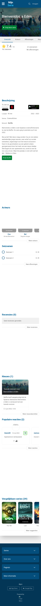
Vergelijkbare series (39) (14, 498)
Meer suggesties (31, 530)
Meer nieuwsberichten (30, 414)
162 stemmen (6, 49)
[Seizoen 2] (20, 258)
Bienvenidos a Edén (17, 16)
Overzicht (7, 39)
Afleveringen (29, 39)
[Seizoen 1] (20, 252)
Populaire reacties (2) (13, 419)
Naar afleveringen (31, 264)
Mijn (10, 4)
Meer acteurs (33, 241)
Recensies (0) (9, 314)
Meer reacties (32, 448)
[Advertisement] (20, 73)
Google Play (28, 588)
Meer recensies (32, 327)
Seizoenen (7, 246)
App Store (14, 588)
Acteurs (17, 39)
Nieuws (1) (7, 376)
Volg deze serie (10, 27)
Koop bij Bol (7, 158)
